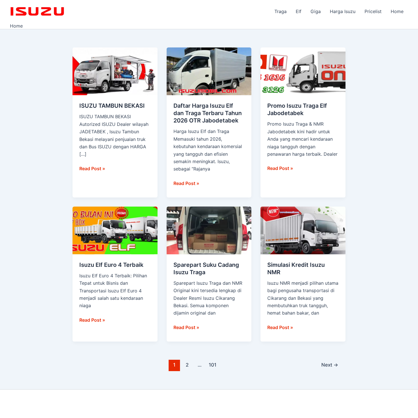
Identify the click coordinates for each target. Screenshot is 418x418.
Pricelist (373, 11)
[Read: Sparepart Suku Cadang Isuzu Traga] (209, 230)
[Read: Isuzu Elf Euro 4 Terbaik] (115, 230)
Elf (298, 11)
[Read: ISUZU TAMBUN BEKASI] (115, 71)
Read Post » (92, 168)
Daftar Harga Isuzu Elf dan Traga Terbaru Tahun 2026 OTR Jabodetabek (207, 113)
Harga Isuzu (342, 11)
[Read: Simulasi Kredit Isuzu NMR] (302, 230)
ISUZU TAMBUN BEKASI (112, 105)
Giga (316, 11)
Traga (280, 11)
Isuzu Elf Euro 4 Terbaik (111, 264)
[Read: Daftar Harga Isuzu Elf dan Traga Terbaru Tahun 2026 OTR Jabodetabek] (209, 71)
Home (397, 11)
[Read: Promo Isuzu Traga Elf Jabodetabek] (302, 71)
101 (212, 365)
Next (329, 365)
